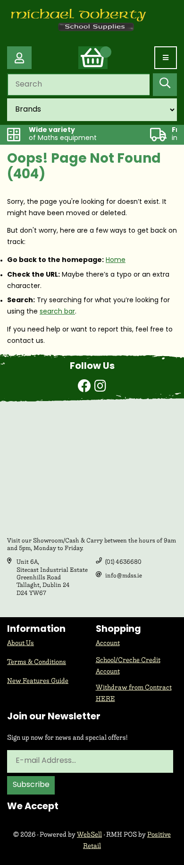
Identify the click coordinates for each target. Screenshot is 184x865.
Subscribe (31, 785)
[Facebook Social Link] (86, 387)
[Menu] (165, 57)
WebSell (89, 834)
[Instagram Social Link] (100, 387)
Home (115, 260)
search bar (57, 311)
